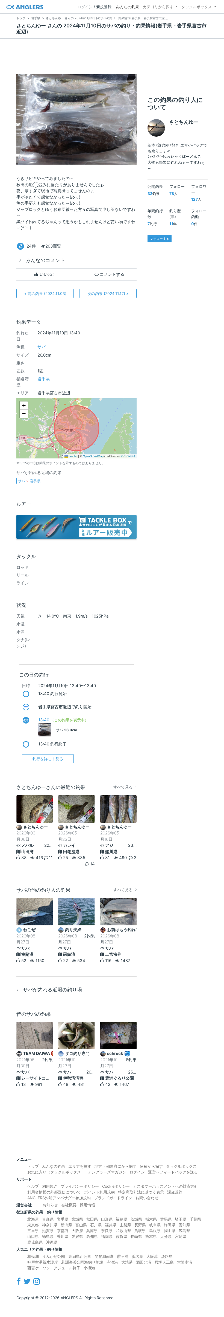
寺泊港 (112, 1262)
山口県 (33, 1236)
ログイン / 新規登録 (94, 6)
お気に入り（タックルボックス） (56, 1172)
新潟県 (66, 1225)
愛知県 (184, 1225)
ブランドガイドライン (113, 1197)
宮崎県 (180, 1236)
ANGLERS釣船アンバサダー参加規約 (59, 1197)
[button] (24, 405)
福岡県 (107, 1236)
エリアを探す (79, 1166)
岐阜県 (155, 1225)
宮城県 (77, 1219)
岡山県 (169, 1230)
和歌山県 (123, 1230)
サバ (41, 346)
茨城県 (136, 1219)
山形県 (107, 1219)
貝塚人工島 (164, 1262)
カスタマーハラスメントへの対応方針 (165, 1186)
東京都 (33, 1225)
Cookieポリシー (116, 1186)
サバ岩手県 (29, 481)
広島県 (184, 1230)
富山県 (81, 1225)
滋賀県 (48, 1230)
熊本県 (151, 1236)
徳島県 (48, 1236)
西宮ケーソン (38, 1268)
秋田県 (92, 1219)
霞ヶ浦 (122, 1256)
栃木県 (151, 1219)
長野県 (140, 1225)
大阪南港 (184, 1262)
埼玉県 (180, 1219)
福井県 (110, 1225)
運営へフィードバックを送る (173, 1172)
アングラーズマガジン (107, 1172)
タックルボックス (196, 6)
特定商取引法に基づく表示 (141, 1192)
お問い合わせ (146, 1197)
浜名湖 (137, 1256)
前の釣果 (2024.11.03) (45, 293)
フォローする (159, 239)
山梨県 (125, 1225)
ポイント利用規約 (99, 1192)
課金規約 (174, 1192)
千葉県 (195, 1219)
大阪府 (77, 1230)
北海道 (33, 1219)
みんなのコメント (45, 260)
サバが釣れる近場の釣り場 (52, 989)
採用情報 (87, 1205)
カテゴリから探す (158, 6)
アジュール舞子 (67, 1268)
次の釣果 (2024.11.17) (108, 293)
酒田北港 (143, 1262)
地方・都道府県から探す (116, 1166)
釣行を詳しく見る (48, 758)
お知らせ (50, 1205)
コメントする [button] (111, 274)
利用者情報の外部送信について (54, 1192)
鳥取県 (140, 1230)
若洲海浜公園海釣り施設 (82, 1262)
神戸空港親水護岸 (42, 1262)
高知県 (92, 1236)
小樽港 (89, 1268)
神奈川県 (49, 1225)
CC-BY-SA (128, 456)
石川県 (96, 1225)
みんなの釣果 (127, 6)
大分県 (166, 1236)
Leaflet (72, 456)
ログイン (137, 1172)
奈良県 (107, 1230)
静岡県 (169, 1225)
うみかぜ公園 (53, 1256)
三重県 (33, 1230)
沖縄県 (51, 1242)
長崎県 (136, 1236)
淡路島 (167, 1256)
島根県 (155, 1230)
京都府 (62, 1230)
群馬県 (166, 1219)
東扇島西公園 (79, 1256)
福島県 (121, 1219)
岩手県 (43, 378)
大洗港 (127, 1262)
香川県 (62, 1236)
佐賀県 (121, 1236)
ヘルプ (33, 1186)
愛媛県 (77, 1236)
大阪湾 (152, 1256)
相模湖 (33, 1256)
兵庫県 (92, 1230)
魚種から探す (151, 1166)
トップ (33, 1166)
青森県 (48, 1219)
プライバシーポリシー (80, 1186)
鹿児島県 (35, 1242)
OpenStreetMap (93, 456)
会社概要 (68, 1205)
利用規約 (49, 1186)
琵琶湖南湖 (104, 1256)
